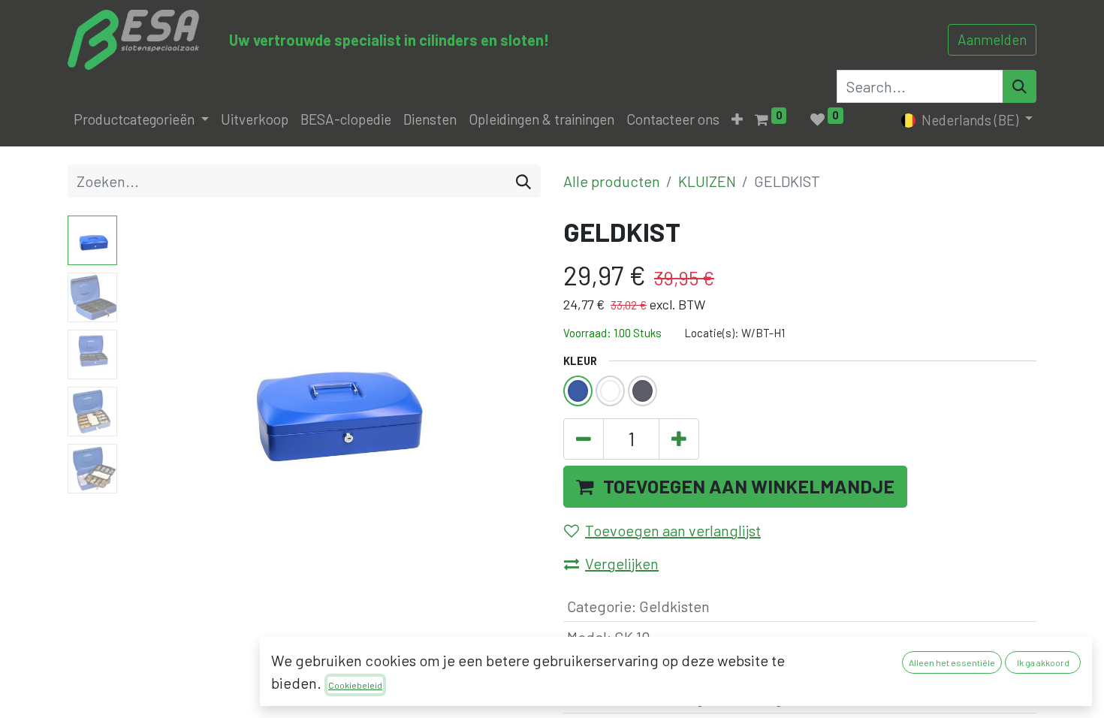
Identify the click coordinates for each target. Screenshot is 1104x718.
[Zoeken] (523, 181)
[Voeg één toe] (679, 439)
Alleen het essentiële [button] (952, 662)
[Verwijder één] (583, 439)
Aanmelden (992, 39)
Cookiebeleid (355, 685)
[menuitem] (254, 120)
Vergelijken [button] (622, 563)
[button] (737, 120)
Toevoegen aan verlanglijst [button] (673, 530)
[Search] (1019, 86)
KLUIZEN (707, 181)
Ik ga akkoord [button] (1043, 662)
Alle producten (611, 181)
